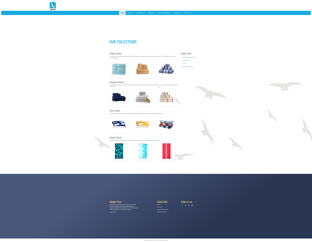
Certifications (185, 60)
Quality (184, 63)
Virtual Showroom (162, 212)
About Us (159, 207)
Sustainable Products (188, 66)
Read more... (113, 212)
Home (158, 204)
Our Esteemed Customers (189, 57)
